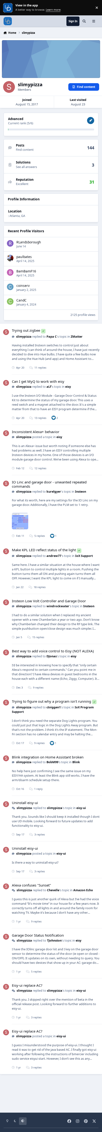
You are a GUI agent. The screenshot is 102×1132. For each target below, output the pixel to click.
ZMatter (77, 337)
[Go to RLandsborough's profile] (10, 243)
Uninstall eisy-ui (25, 802)
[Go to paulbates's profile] (10, 258)
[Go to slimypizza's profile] (6, 332)
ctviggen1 (53, 707)
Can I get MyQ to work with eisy (38, 381)
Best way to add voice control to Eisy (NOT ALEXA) (53, 651)
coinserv (23, 285)
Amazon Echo (83, 890)
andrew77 (53, 556)
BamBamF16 (26, 271)
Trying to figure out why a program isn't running (51, 701)
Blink (76, 762)
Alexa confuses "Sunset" (31, 885)
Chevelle (53, 890)
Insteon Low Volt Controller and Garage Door (49, 600)
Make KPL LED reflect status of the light (44, 549)
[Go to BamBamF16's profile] (10, 272)
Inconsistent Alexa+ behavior (35, 431)
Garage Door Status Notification (38, 935)
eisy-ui (81, 808)
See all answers (26, 167)
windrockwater (57, 606)
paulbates (24, 256)
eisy (68, 387)
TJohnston (54, 940)
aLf (48, 387)
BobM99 (52, 762)
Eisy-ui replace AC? (27, 985)
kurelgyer (53, 492)
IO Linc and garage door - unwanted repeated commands (49, 484)
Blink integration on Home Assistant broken (47, 757)
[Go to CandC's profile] (10, 301)
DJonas (51, 656)
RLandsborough (28, 242)
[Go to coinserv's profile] (10, 287)
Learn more (8, 8)
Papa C (51, 337)
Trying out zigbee (26, 330)
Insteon (80, 492)
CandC (21, 300)
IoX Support (84, 556)
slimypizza (24, 337)
